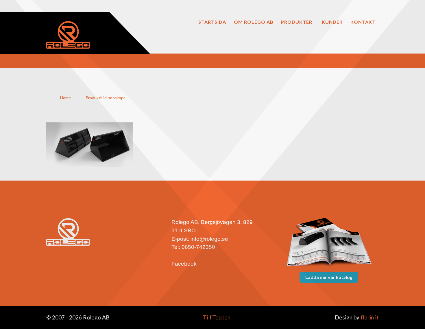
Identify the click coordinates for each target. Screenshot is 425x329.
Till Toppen (216, 317)
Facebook (184, 264)
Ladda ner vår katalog (328, 277)
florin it (369, 317)
